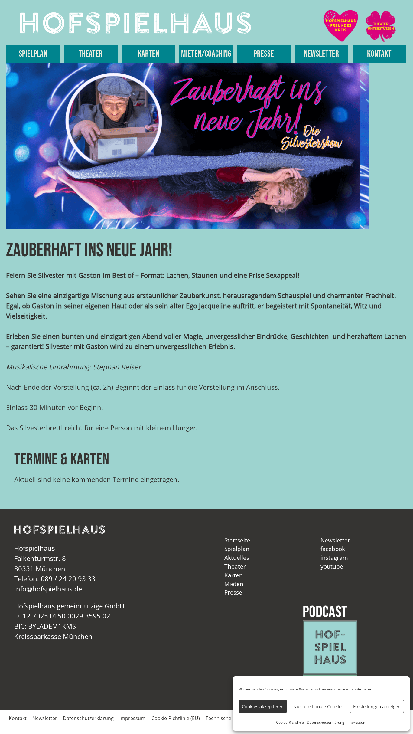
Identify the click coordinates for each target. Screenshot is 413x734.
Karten (148, 54)
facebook (332, 549)
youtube (331, 566)
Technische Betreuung (231, 718)
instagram (334, 557)
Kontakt (379, 54)
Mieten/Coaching (206, 54)
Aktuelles (236, 557)
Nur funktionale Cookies (318, 706)
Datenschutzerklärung (325, 722)
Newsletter (321, 54)
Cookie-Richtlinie (290, 722)
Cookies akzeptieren (263, 706)
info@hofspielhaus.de (48, 589)
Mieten (233, 584)
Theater (90, 54)
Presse (264, 54)
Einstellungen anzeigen (377, 706)
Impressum (356, 722)
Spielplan (33, 54)
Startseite (237, 540)
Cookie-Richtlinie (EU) (175, 718)
